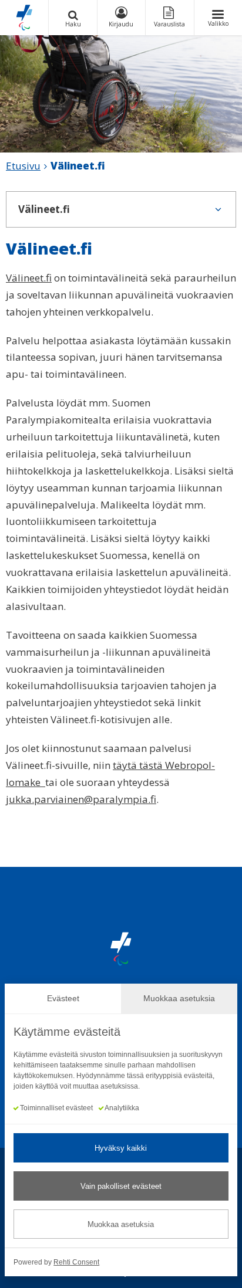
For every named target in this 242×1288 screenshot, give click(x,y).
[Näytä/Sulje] (218, 209)
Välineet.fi (29, 277)
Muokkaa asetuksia (121, 1224)
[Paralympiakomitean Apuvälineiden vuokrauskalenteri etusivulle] (24, 17)
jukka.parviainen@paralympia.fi (81, 799)
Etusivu (23, 165)
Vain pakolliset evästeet (121, 1186)
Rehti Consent (76, 1262)
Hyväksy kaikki (121, 1148)
